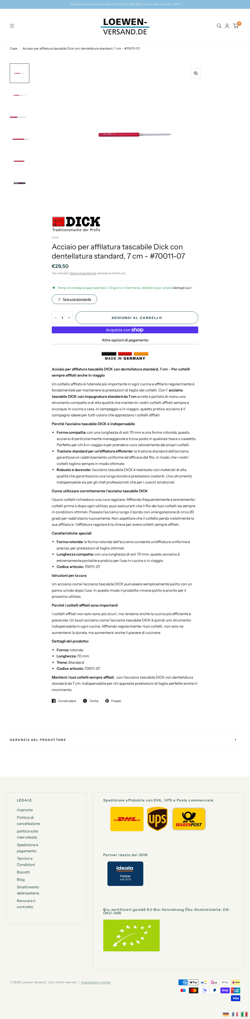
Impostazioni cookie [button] (95, 982)
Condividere (67, 701)
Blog (21, 879)
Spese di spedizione (83, 273)
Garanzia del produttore (38, 740)
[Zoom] (196, 73)
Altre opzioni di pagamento (125, 340)
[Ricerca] (219, 26)
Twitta (93, 701)
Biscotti (23, 872)
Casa (13, 48)
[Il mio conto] (227, 26)
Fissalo (116, 701)
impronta (25, 810)
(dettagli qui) (182, 288)
